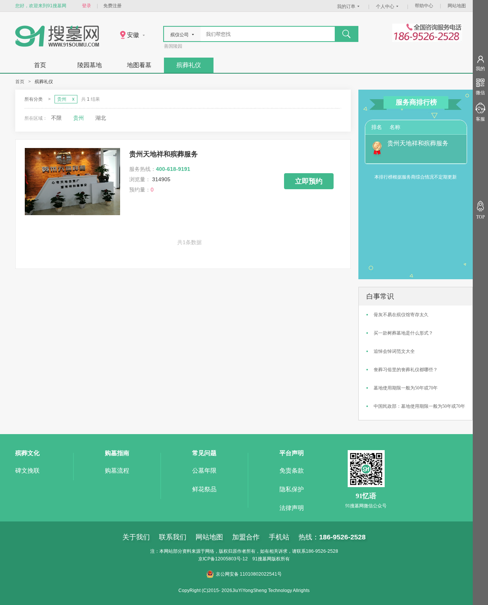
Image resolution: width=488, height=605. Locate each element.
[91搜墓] (57, 45)
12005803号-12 (231, 559)
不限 (56, 118)
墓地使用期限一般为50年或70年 (406, 388)
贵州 (78, 118)
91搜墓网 (261, 559)
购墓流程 (117, 470)
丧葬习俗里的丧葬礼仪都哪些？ (406, 369)
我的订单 (346, 6)
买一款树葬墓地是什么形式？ (403, 333)
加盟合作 (246, 537)
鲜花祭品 (204, 489)
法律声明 (291, 508)
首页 (40, 65)
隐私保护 (291, 489)
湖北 (100, 118)
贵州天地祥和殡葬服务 (163, 154)
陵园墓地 (89, 65)
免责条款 (291, 470)
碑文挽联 (27, 470)
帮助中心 (424, 5)
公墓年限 (204, 470)
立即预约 (309, 181)
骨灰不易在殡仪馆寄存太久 (401, 314)
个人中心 (385, 6)
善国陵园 (173, 46)
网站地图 (457, 5)
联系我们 (172, 537)
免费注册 (112, 5)
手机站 (279, 537)
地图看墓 (139, 65)
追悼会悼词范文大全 (394, 351)
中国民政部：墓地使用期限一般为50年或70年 (419, 406)
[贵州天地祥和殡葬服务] (72, 213)
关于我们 (136, 537)
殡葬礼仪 (189, 65)
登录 (86, 5)
